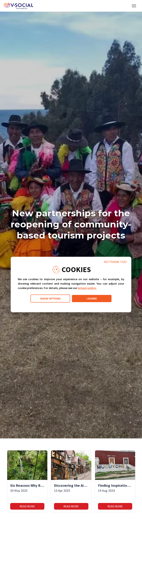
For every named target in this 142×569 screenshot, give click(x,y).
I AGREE (92, 298)
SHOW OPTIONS (50, 298)
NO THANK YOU (115, 262)
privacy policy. (87, 288)
